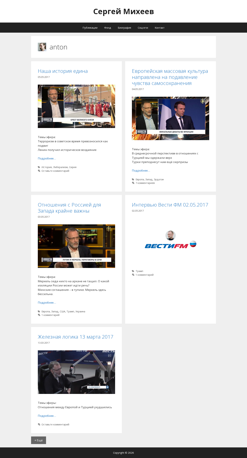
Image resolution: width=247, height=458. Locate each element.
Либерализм (60, 167)
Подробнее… (47, 158)
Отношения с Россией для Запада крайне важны (69, 207)
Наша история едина (63, 70)
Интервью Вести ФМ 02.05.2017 (170, 204)
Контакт (159, 27)
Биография (124, 27)
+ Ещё (38, 440)
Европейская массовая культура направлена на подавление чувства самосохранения (170, 76)
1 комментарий (50, 315)
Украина (80, 311)
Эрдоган (159, 179)
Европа (140, 179)
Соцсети (143, 27)
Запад (149, 179)
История (47, 167)
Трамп (70, 311)
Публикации (90, 27)
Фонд (107, 27)
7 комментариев (145, 183)
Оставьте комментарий (55, 170)
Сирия (72, 167)
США (62, 311)
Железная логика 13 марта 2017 (75, 336)
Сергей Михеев (123, 11)
